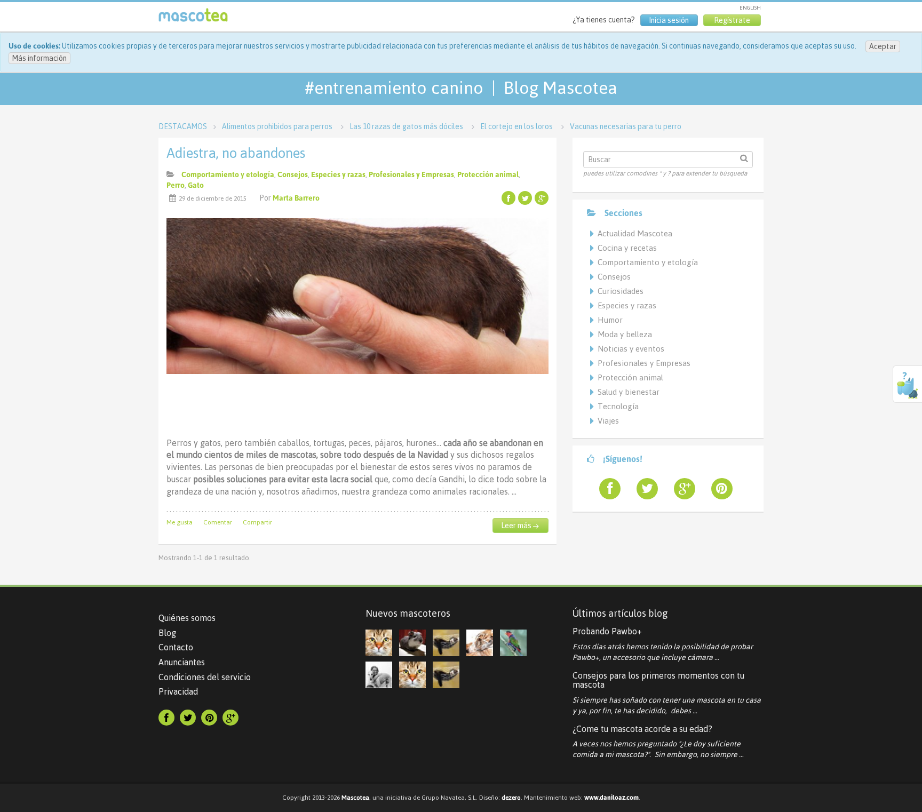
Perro (175, 185)
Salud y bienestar (628, 391)
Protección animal (488, 174)
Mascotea (355, 797)
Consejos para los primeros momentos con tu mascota (658, 680)
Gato (196, 185)
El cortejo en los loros (516, 126)
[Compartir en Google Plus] (542, 198)
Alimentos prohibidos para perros (277, 126)
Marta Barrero (296, 198)
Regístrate (732, 20)
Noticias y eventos (631, 348)
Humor (610, 319)
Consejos (292, 174)
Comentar (217, 522)
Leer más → (520, 525)
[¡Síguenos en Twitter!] (643, 488)
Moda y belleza (625, 334)
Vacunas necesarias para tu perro (625, 126)
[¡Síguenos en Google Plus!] (680, 488)
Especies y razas (338, 174)
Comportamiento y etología (227, 174)
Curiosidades (620, 291)
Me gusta (179, 522)
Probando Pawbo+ (607, 631)
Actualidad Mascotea (635, 233)
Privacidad (178, 691)
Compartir (257, 522)
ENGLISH (750, 8)
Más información (39, 58)
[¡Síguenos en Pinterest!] (718, 488)
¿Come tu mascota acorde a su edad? (642, 729)
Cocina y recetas (627, 247)
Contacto (175, 647)
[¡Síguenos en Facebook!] (606, 488)
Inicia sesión (669, 20)
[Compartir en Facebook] (508, 198)
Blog (167, 633)
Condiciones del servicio (204, 677)
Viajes (608, 420)
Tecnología (618, 406)
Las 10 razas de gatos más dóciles (406, 126)
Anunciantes (181, 662)
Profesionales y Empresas (411, 174)
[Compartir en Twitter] (525, 198)
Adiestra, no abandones (235, 153)
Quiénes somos (187, 618)
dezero (511, 797)
